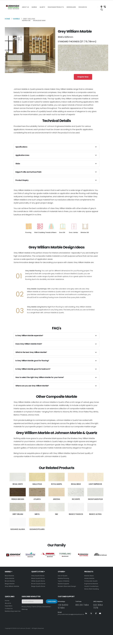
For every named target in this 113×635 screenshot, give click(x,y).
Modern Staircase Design (67, 586)
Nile (56, 514)
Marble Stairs (89, 576)
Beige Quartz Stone (38, 586)
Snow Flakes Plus (95, 499)
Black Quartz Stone (38, 578)
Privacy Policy (26, 607)
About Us (25, 7)
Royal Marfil (56, 484)
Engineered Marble (91, 584)
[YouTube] (100, 613)
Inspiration (26, 20)
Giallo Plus (37, 484)
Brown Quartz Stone (38, 584)
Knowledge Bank (39, 20)
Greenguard (71, 7)
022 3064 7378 (98, 606)
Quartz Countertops (91, 586)
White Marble (9, 578)
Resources (83, 7)
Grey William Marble (12, 586)
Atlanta (37, 499)
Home (7, 18)
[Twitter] (91, 613)
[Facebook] (96, 613)
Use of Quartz (62, 576)
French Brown (17, 499)
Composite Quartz (90, 581)
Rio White (76, 499)
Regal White (18, 484)
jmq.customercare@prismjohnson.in (71, 614)
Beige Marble (9, 584)
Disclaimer (46, 607)
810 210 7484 (82, 605)
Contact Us (9, 608)
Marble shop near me (12, 611)
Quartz (42, 7)
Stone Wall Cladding (91, 589)
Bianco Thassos (76, 514)
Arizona (56, 499)
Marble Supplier (63, 584)
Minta (37, 514)
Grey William (17, 514)
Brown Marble (10, 581)
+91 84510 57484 (63, 606)
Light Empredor (95, 484)
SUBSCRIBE (52, 601)
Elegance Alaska (17, 529)
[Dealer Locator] (101, 7)
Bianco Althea (95, 514)
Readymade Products (56, 7)
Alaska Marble (89, 578)
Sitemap (25, 609)
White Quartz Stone (38, 581)
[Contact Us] (104, 7)
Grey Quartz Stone (37, 576)
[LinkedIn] (86, 613)
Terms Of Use (37, 607)
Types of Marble (63, 581)
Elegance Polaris (37, 529)
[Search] (101, 9)
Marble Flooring (63, 578)
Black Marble (9, 576)
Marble (34, 7)
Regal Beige (76, 484)
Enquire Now (83, 77)
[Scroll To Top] (109, 632)
